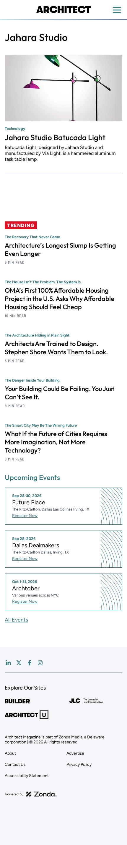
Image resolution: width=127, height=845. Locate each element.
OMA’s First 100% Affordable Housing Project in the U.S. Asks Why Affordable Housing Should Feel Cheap (59, 298)
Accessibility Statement (27, 775)
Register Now (25, 515)
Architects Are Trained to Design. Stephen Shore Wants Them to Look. (56, 347)
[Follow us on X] (18, 662)
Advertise (75, 753)
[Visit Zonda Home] (31, 794)
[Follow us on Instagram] (40, 662)
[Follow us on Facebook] (29, 662)
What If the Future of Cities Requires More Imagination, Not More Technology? (56, 442)
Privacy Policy (79, 764)
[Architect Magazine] (63, 9)
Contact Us (15, 764)
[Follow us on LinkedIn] (8, 662)
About (10, 753)
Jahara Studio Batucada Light (55, 137)
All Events (16, 620)
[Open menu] (117, 10)
